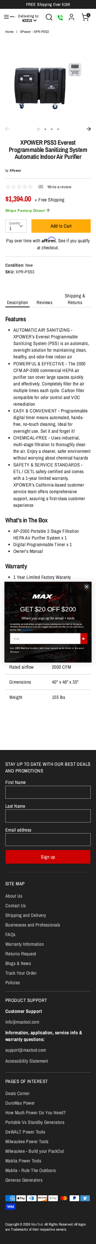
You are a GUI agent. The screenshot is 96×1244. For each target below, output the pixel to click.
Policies (12, 982)
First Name (15, 782)
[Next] (89, 129)
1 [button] (38, 129)
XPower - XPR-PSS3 (34, 31)
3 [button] (52, 129)
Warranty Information (24, 944)
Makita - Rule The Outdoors (30, 1170)
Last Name (15, 806)
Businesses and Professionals (32, 924)
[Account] (71, 15)
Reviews (44, 302)
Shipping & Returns (75, 299)
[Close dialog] (86, 586)
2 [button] (45, 129)
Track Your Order (21, 973)
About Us (13, 896)
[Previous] (7, 129)
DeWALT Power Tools (25, 1131)
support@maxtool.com (25, 1050)
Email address (18, 829)
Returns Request (20, 953)
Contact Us (15, 905)
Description (17, 302)
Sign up (48, 856)
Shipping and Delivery (25, 915)
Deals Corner (17, 1093)
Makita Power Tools (23, 1160)
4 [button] (58, 129)
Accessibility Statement (26, 1061)
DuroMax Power (20, 1103)
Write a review (59, 187)
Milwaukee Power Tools (26, 1141)
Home (9, 31)
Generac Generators (23, 1180)
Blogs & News (18, 963)
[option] (48, 81)
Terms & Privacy (27, 629)
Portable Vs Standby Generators (35, 1122)
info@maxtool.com (22, 1022)
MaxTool (37, 1224)
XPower (15, 170)
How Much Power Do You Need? (35, 1112)
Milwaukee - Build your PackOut (34, 1151)
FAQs (10, 934)
